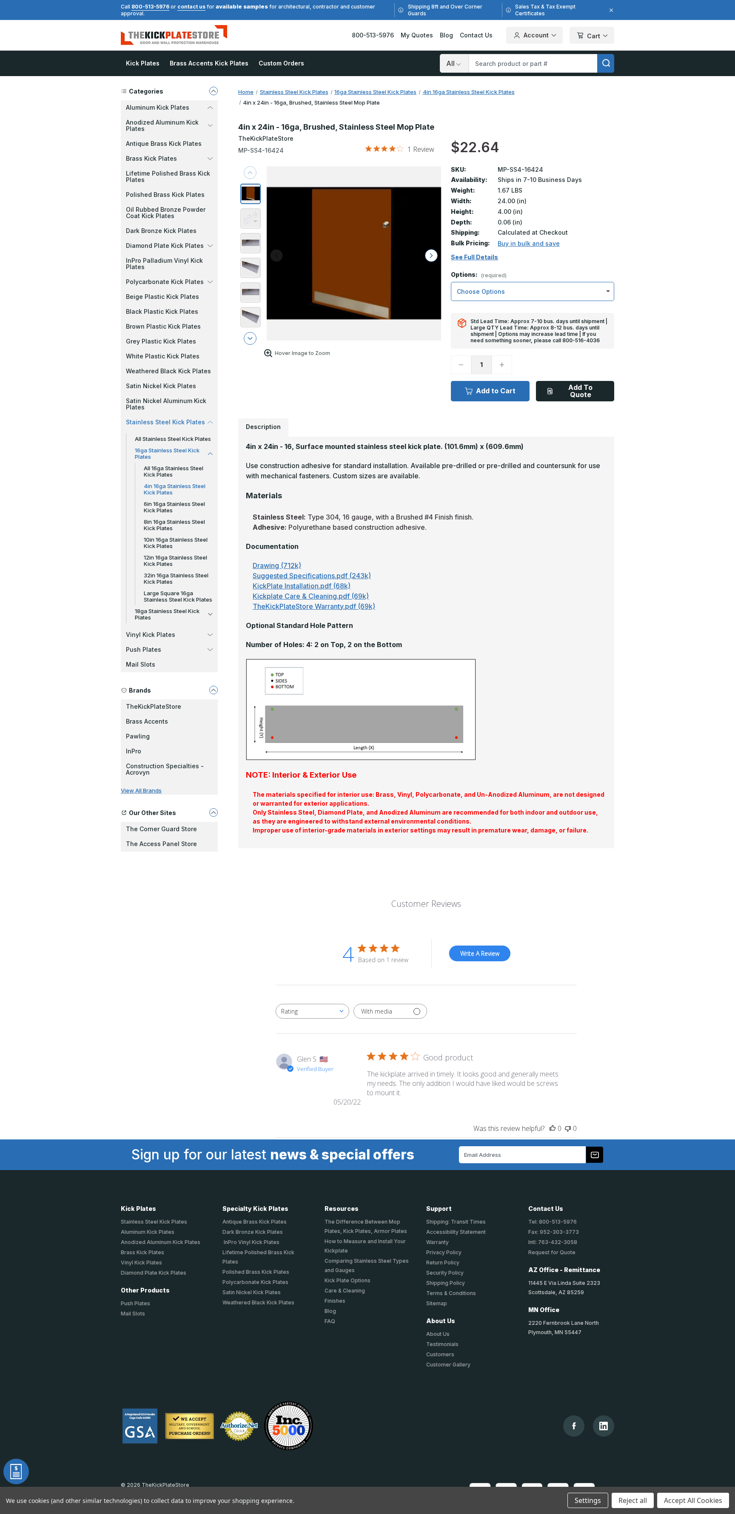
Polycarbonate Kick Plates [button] (165, 281)
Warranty (437, 1242)
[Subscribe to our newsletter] (595, 1154)
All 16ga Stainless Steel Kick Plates (173, 471)
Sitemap (436, 1303)
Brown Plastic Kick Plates (163, 326)
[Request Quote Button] (16, 1471)
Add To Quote (580, 391)
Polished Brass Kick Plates (165, 194)
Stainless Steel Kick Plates (154, 1222)
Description (263, 426)
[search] (605, 63)
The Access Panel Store (161, 843)
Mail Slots (140, 664)
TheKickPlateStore (153, 706)
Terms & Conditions (451, 1293)
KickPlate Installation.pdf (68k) (301, 586)
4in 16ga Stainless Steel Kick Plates (174, 489)
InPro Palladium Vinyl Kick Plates (164, 263)
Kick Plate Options (347, 1280)
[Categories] (213, 91)
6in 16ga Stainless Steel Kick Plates (174, 507)
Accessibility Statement (456, 1232)
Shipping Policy (445, 1283)
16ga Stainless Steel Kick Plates (167, 453)
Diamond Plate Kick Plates (153, 1273)
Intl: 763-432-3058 (552, 1242)
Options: (479, 274)
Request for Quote (551, 1252)
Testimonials (442, 1344)
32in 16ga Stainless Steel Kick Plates (176, 578)
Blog (446, 35)
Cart (593, 36)
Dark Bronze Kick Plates (161, 230)
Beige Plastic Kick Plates (162, 296)
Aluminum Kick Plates (147, 1232)
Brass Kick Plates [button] (151, 158)
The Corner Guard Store (161, 828)
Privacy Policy (444, 1252)
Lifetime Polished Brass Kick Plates (168, 176)
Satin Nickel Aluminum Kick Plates (166, 404)
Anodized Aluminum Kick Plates (160, 1242)
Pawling (138, 736)
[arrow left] (276, 255)
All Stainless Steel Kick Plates (173, 438)
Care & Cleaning (345, 1290)
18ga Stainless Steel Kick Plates (167, 614)
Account (536, 35)
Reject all (632, 1500)
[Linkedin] (603, 1426)
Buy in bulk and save (529, 243)
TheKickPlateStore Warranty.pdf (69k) (314, 606)
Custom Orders (281, 63)
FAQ (330, 1321)
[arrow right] (431, 255)
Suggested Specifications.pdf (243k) (312, 575)
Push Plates (135, 1303)
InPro (133, 751)
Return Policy (442, 1262)
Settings (588, 1500)
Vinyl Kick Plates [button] (150, 634)
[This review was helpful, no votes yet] (553, 1128)
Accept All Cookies (693, 1500)
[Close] (610, 10)
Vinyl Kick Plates (141, 1262)
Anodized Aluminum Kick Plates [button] (162, 125)
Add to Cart (496, 390)
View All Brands (141, 790)
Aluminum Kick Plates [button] (157, 107)
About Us (438, 1334)
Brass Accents (147, 721)
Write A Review (479, 953)
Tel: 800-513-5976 (552, 1222)
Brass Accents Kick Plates (209, 63)
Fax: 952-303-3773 (553, 1232)
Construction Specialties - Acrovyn (165, 769)
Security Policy (445, 1273)
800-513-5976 (150, 6)
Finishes (335, 1301)
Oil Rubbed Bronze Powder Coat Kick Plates (165, 212)
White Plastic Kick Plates (162, 356)
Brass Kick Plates (142, 1252)
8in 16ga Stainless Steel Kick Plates (174, 524)
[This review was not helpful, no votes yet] (568, 1128)
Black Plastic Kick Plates (162, 311)
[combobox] (312, 1011)
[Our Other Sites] (213, 812)
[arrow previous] (250, 172)
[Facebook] (574, 1426)
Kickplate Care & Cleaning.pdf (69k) (311, 596)
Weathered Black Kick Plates (168, 371)
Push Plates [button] (143, 649)
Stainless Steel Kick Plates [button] (165, 422)
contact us (191, 6)
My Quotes (417, 35)
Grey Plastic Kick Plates (161, 341)
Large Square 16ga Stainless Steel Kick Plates (178, 596)
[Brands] (213, 690)
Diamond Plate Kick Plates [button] (165, 245)
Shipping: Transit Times (456, 1222)
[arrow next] (250, 338)
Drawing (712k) (277, 565)
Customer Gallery (448, 1364)
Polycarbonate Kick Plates (255, 1282)
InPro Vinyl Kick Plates (250, 1242)
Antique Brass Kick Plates (164, 143)
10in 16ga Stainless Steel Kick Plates (176, 542)
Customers (440, 1354)
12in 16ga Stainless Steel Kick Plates (175, 560)
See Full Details (474, 257)
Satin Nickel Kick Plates (161, 385)
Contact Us (476, 35)
